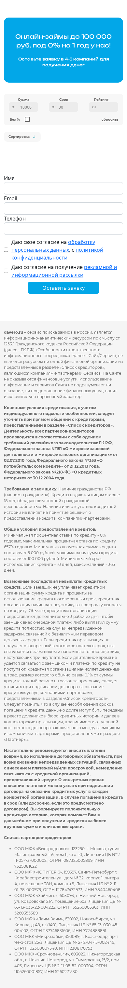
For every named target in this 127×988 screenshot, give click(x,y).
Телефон (15, 218)
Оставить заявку (63, 287)
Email (10, 198)
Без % (15, 119)
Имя (9, 178)
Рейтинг (101, 100)
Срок (63, 100)
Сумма (23, 100)
